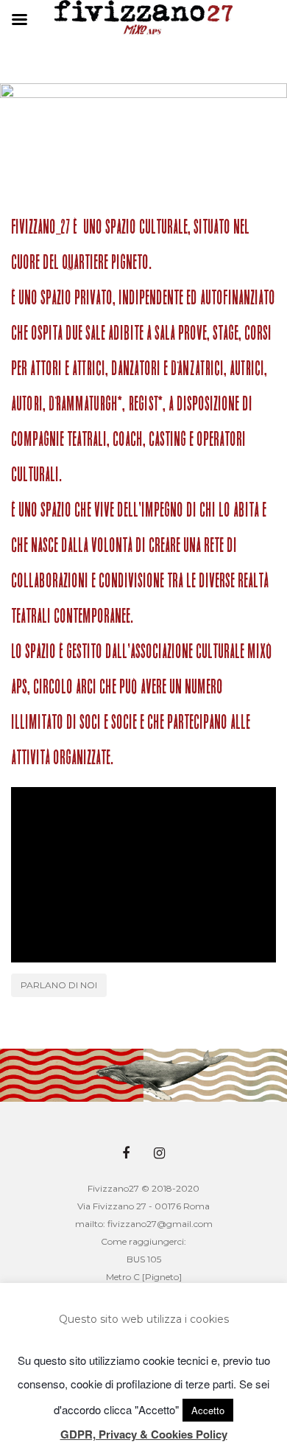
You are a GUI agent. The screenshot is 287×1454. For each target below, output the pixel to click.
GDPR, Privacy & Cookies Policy (143, 1434)
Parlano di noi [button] (59, 984)
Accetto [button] (207, 1410)
